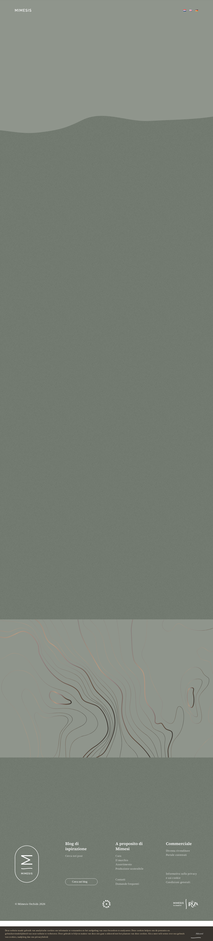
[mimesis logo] (23, 10)
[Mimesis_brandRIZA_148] (185, 900)
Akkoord (199, 933)
